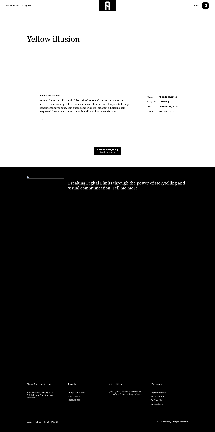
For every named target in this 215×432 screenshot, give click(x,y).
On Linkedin (156, 400)
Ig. (26, 5)
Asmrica (166, 422)
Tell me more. (125, 188)
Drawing (164, 101)
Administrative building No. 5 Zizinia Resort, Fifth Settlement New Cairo (40, 395)
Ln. (22, 5)
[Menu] (205, 6)
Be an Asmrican (158, 396)
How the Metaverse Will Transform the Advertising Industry (125, 393)
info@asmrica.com (76, 392)
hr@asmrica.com (158, 392)
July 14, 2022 (114, 391)
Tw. (53, 422)
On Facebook (157, 404)
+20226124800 (74, 400)
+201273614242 (74, 396)
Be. (30, 5)
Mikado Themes (168, 97)
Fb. (18, 5)
